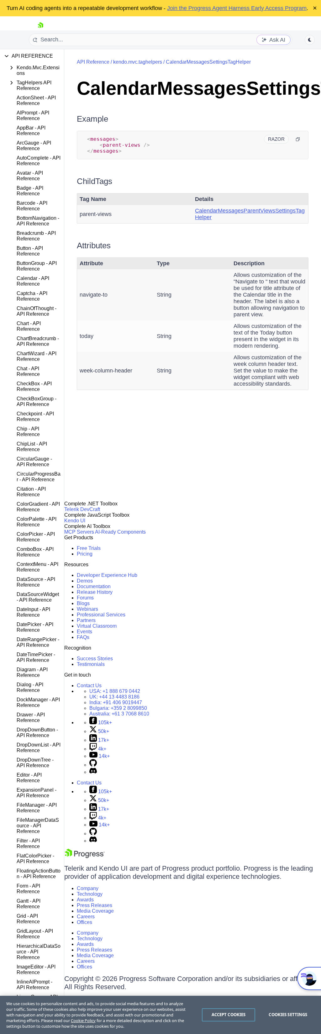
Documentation (94, 586)
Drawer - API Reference (31, 717)
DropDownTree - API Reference (35, 762)
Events (84, 631)
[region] (160, 1015)
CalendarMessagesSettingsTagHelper (208, 62)
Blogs (83, 603)
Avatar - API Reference (30, 175)
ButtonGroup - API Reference (37, 266)
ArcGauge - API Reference (34, 145)
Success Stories (95, 658)
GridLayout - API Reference (35, 933)
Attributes (94, 245)
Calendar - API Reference (33, 281)
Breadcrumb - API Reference (36, 235)
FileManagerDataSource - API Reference (38, 825)
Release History (95, 592)
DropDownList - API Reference (39, 747)
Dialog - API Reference (30, 687)
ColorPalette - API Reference (36, 521)
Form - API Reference (28, 888)
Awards (85, 899)
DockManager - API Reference (38, 702)
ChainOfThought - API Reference (36, 311)
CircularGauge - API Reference (34, 461)
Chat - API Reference (28, 371)
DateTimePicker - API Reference (36, 657)
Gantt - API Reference (28, 903)
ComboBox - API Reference (35, 551)
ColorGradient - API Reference (38, 506)
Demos (85, 580)
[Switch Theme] (310, 40)
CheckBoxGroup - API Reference (36, 401)
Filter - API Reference (28, 843)
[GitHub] (93, 765)
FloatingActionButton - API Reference (39, 873)
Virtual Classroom (97, 626)
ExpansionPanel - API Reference (36, 792)
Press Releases (94, 905)
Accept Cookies (229, 1014)
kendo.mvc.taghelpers (137, 62)
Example (92, 119)
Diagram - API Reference (32, 672)
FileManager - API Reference (37, 807)
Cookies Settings (288, 1014)
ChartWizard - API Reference (36, 356)
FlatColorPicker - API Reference (35, 858)
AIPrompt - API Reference (33, 115)
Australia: (119, 713)
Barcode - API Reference (32, 205)
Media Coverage (95, 911)
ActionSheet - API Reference (36, 100)
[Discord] (93, 772)
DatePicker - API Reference (35, 627)
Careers (86, 916)
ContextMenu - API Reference (37, 567)
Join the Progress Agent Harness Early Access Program (237, 8)
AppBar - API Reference (31, 130)
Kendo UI (74, 520)
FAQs (83, 637)
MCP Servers (79, 532)
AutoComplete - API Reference (39, 160)
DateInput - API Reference (33, 612)
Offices (84, 922)
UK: (114, 696)
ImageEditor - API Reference (36, 969)
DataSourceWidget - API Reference (38, 597)
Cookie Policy (83, 1020)
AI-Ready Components (120, 532)
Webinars (87, 609)
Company (87, 888)
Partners (86, 620)
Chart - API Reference (29, 326)
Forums (85, 597)
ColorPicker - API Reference (36, 536)
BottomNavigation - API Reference (38, 220)
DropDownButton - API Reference (37, 732)
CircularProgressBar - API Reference (39, 476)
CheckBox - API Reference (34, 386)
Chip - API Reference (28, 431)
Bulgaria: (118, 708)
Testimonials (91, 664)
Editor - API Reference (29, 777)
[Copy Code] (297, 139)
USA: (114, 691)
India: (115, 702)
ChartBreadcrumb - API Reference (38, 341)
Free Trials (89, 548)
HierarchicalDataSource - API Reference (39, 951)
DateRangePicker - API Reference (38, 642)
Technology (90, 894)
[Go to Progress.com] (84, 856)
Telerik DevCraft (82, 509)
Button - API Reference (30, 250)
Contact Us (89, 685)
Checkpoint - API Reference (35, 416)
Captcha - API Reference (32, 296)
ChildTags (94, 181)
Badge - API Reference (30, 190)
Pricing (84, 554)
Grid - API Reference (28, 918)
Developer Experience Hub (107, 575)
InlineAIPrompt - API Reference (34, 984)
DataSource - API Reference (36, 582)
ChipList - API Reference (32, 446)
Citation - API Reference (31, 491)
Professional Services (101, 614)
